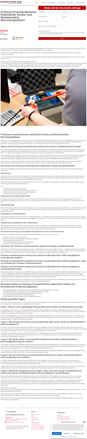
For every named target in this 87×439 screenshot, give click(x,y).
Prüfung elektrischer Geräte (16, 310)
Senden (62, 38)
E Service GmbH (35, 422)
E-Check (59, 415)
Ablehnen (67, 433)
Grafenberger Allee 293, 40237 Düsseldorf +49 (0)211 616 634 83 (16, 419)
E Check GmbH (35, 424)
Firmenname (41, 11)
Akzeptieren (57, 433)
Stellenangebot (35, 419)
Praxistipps (70, 2)
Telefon (65, 16)
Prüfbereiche (61, 2)
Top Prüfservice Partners (63, 418)
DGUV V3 (33, 417)
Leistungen (51, 2)
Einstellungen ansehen (78, 433)
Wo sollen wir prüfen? (44, 21)
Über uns (43, 2)
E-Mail (65, 11)
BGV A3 (73, 315)
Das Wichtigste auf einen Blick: (9, 388)
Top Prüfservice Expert (63, 416)
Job (32, 420)
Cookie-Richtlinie (63, 436)
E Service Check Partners (37, 427)
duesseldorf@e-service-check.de (15, 422)
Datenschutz (69, 436)
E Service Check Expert (37, 425)
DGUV (32, 416)
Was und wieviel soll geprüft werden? (47, 26)
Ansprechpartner (42, 16)
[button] (84, 422)
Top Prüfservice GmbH (63, 420)
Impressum (75, 436)
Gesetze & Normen (81, 2)
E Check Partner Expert (37, 429)
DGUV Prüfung (35, 414)
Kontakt (37, 2)
